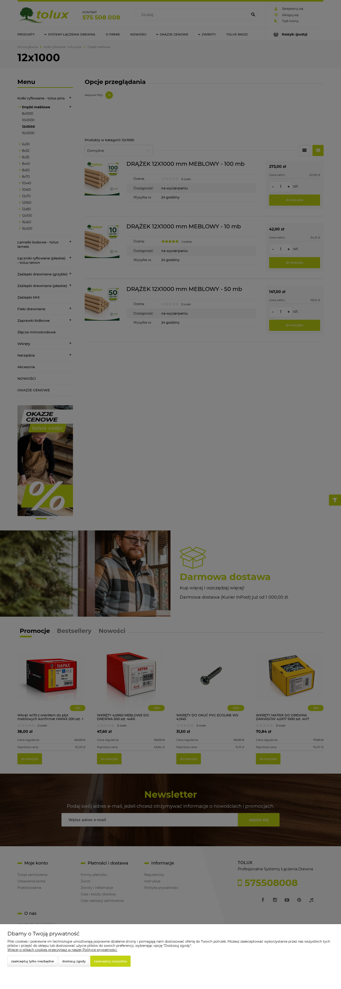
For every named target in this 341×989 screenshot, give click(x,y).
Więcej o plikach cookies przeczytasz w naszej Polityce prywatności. (62, 950)
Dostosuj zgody (74, 961)
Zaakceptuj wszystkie (110, 961)
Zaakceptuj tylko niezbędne (32, 961)
